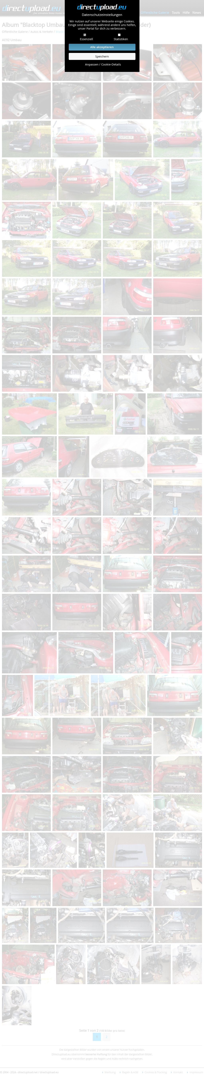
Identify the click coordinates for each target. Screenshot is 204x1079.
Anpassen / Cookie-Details (103, 64)
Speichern (102, 56)
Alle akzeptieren (102, 47)
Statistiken (121, 39)
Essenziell (86, 39)
